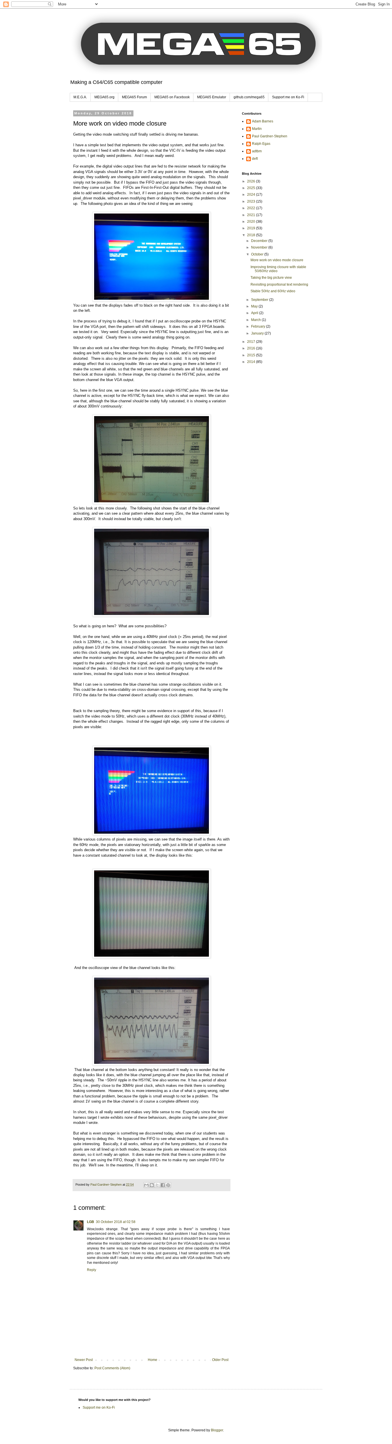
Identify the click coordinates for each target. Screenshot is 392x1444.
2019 (251, 228)
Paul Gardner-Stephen (269, 136)
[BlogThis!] (152, 1185)
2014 (251, 362)
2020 (251, 222)
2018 (251, 235)
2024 (251, 195)
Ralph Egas (261, 144)
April (255, 313)
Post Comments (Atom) (112, 1368)
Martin (257, 129)
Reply (91, 1270)
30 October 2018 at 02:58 (115, 1222)
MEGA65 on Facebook (172, 97)
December (259, 241)
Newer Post (84, 1360)
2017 (251, 342)
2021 (251, 215)
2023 (251, 201)
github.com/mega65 (249, 97)
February (258, 326)
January (258, 333)
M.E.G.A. (80, 97)
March (256, 320)
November (259, 247)
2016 (251, 348)
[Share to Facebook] (163, 1185)
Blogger (217, 1430)
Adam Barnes (262, 121)
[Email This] (146, 1185)
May (255, 306)
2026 (251, 181)
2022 (251, 208)
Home (152, 1360)
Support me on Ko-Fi (288, 97)
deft (255, 159)
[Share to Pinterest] (168, 1185)
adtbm (257, 151)
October (257, 254)
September (260, 300)
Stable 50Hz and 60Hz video (273, 291)
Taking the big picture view (271, 278)
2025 (251, 188)
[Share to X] (157, 1185)
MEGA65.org (104, 97)
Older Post (220, 1360)
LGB (90, 1222)
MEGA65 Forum (134, 97)
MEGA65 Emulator (211, 97)
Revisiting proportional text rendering (279, 284)
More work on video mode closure (277, 260)
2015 (251, 355)
